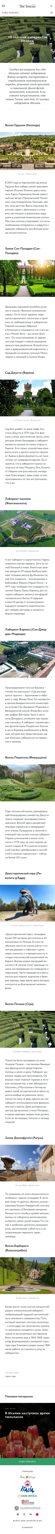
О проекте (27, 1528)
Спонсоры (27, 1471)
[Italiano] (3, 6)
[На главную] (27, 6)
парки (7, 1376)
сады (13, 1376)
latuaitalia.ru (34, 1521)
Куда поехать (27, 1461)
